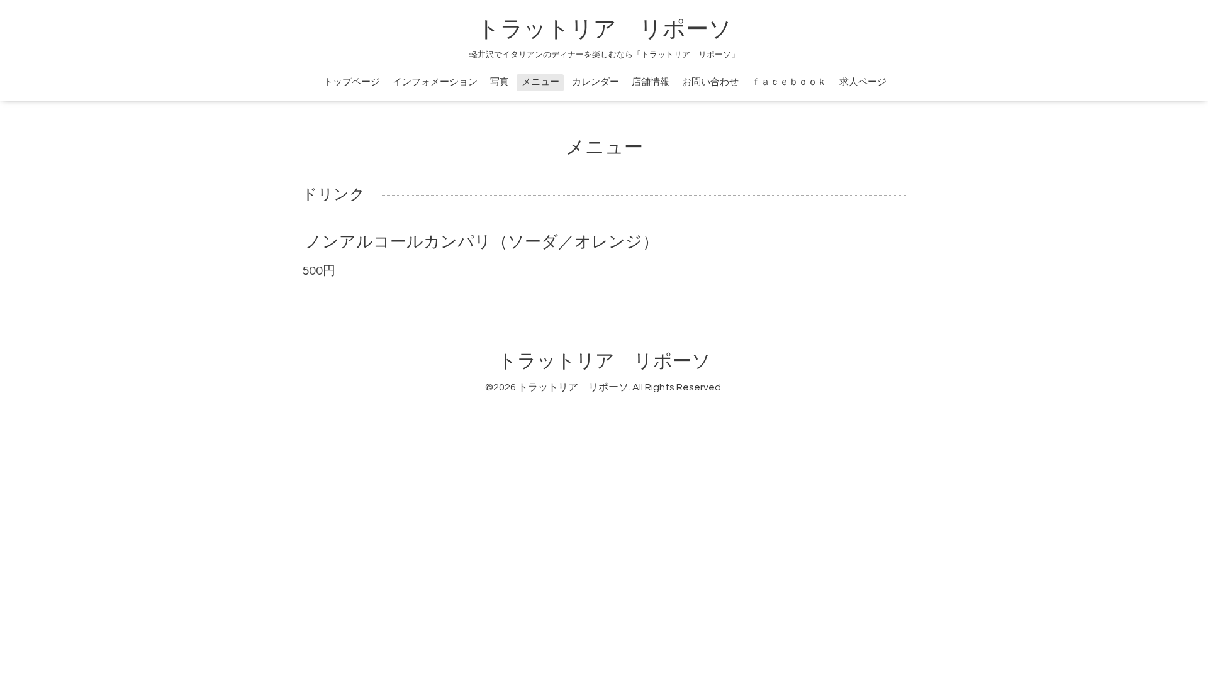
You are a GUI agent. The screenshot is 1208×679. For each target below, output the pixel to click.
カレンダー (595, 82)
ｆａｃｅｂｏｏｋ (789, 82)
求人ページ (862, 82)
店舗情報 (650, 82)
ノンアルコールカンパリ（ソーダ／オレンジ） (482, 242)
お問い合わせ (710, 82)
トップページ (351, 82)
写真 (499, 82)
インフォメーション (435, 82)
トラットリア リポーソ (785, 29)
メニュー (540, 82)
